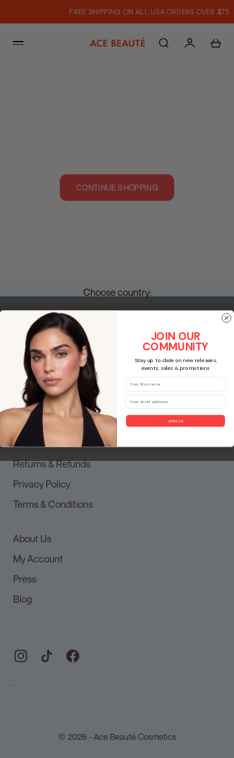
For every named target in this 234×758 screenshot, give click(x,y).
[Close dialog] (226, 318)
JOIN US (175, 420)
